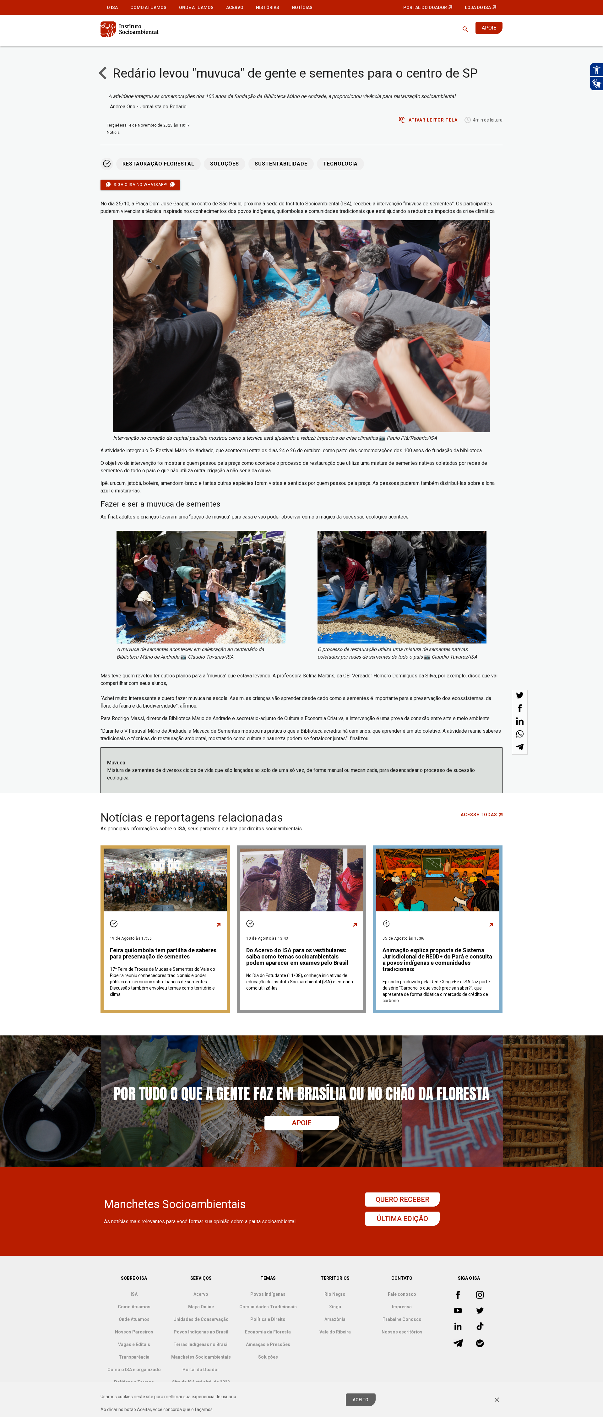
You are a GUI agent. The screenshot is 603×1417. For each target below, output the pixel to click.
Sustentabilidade (281, 163)
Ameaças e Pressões (268, 1344)
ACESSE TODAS (479, 814)
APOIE (489, 28)
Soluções (224, 163)
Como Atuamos (148, 7)
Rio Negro (334, 1294)
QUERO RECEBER (402, 1199)
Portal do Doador (425, 7)
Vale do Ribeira (335, 1331)
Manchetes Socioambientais (201, 1357)
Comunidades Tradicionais (268, 1306)
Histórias (267, 7)
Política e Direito (267, 1319)
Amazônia (334, 1319)
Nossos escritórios (402, 1331)
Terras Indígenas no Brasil (201, 1344)
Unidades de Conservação (201, 1319)
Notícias (302, 7)
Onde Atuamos (196, 7)
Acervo (234, 7)
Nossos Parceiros (134, 1331)
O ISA (112, 7)
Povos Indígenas (267, 1294)
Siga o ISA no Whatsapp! (140, 184)
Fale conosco (402, 1294)
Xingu (335, 1306)
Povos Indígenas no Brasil (201, 1331)
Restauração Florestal (158, 163)
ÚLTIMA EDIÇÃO (402, 1219)
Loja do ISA (478, 7)
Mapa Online (201, 1306)
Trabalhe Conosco (402, 1319)
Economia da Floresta (268, 1331)
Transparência (134, 1357)
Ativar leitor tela (433, 119)
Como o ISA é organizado (134, 1369)
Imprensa (402, 1306)
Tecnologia (340, 163)
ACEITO (361, 1399)
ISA (134, 1294)
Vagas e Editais (134, 1344)
